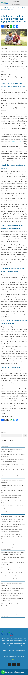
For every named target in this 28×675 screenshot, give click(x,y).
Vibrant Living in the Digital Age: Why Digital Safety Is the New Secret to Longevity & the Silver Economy (12, 536)
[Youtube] (18, 664)
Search (24, 435)
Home (2, 7)
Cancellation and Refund (8, 652)
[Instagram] (14, 664)
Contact (4, 650)
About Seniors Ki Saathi (19, 656)
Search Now (3, 432)
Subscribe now (16, 144)
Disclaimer (6, 656)
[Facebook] (9, 664)
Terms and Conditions (20, 652)
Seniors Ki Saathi (15, 141)
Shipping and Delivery (20, 650)
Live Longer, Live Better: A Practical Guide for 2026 (13, 516)
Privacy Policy (11, 650)
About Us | (11, 656)
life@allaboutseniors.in (16, 659)
